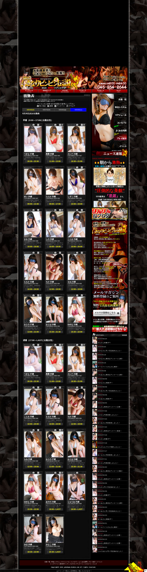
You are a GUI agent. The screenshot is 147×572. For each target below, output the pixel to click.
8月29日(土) (78, 110)
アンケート (79, 564)
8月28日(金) (62, 110)
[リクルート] (101, 91)
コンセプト (74, 562)
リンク (95, 564)
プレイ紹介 (92, 562)
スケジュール (65, 562)
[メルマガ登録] (65, 91)
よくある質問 (83, 562)
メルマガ (72, 564)
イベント (99, 562)
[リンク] (118, 91)
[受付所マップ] (47, 91)
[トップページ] (29, 91)
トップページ (54, 564)
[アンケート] (83, 91)
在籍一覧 (47, 562)
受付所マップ (64, 564)
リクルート (88, 564)
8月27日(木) (46, 110)
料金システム (55, 562)
